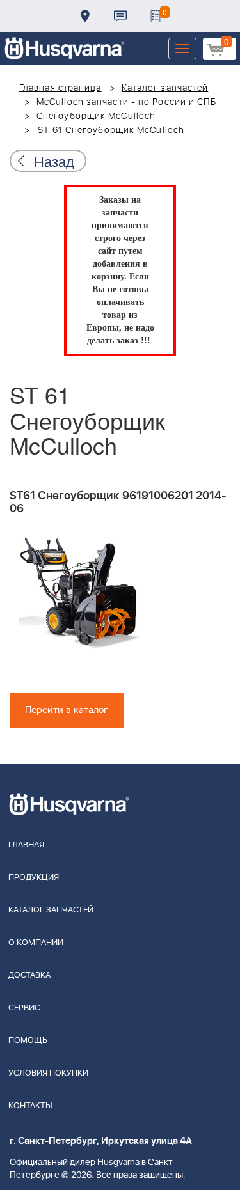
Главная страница (60, 88)
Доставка (85, 16)
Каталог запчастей (165, 88)
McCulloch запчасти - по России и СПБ (126, 102)
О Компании (35, 943)
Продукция (33, 878)
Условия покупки (48, 1073)
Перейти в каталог (66, 710)
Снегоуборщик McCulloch (96, 116)
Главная (26, 845)
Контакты (120, 16)
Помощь (27, 1041)
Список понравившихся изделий (155, 16)
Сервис (24, 1008)
